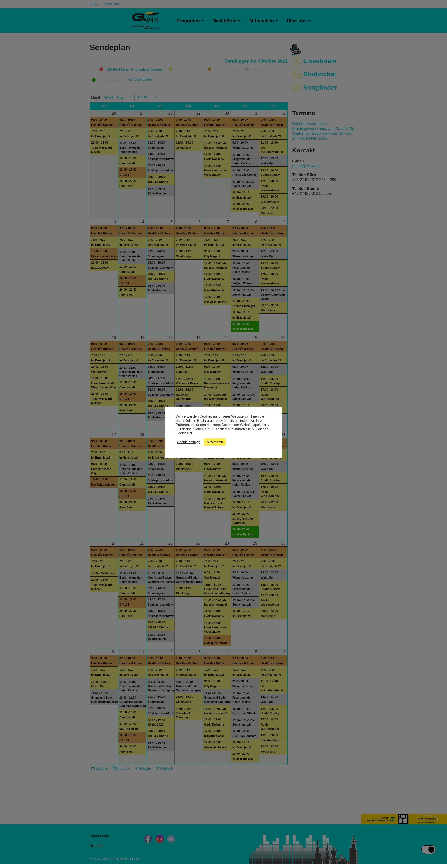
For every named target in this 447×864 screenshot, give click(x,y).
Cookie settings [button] (188, 442)
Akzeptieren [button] (215, 442)
